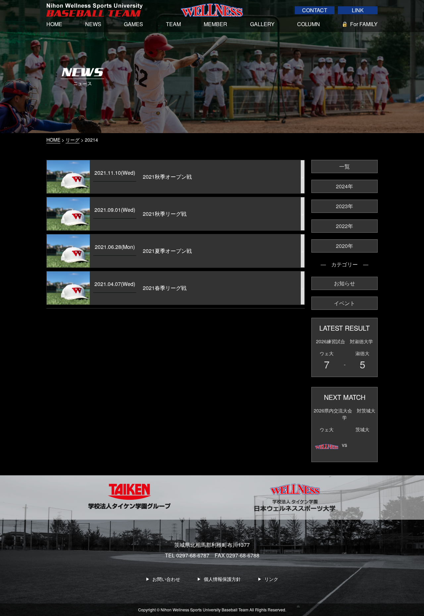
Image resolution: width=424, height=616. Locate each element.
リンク (271, 579)
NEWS (93, 24)
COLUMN (308, 24)
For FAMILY (364, 24)
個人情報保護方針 (222, 579)
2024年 (344, 186)
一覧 (344, 166)
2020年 (344, 246)
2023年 (344, 206)
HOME (54, 24)
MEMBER (215, 24)
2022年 (344, 226)
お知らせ (344, 283)
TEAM (173, 24)
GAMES (133, 24)
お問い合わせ (166, 579)
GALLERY (262, 24)
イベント (344, 303)
